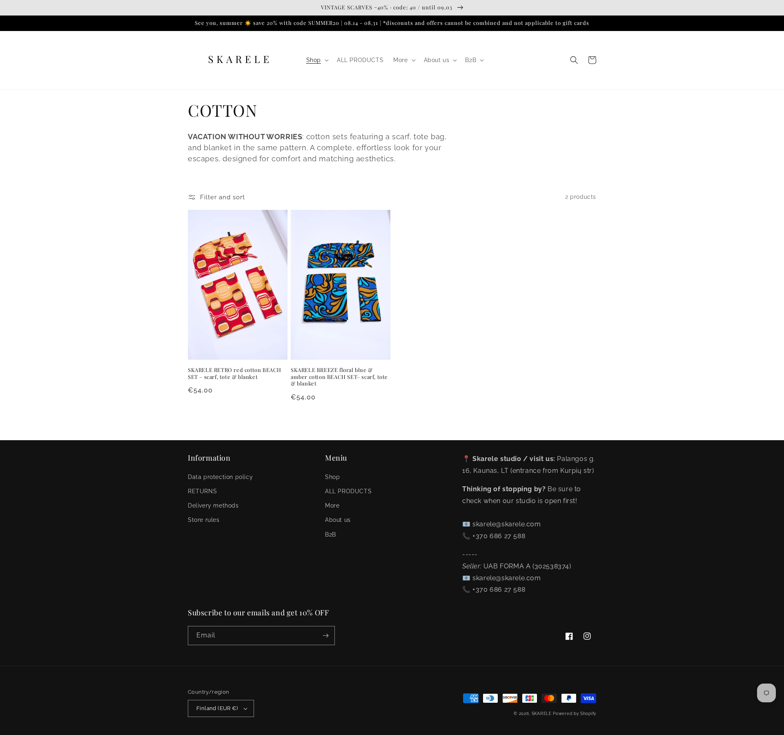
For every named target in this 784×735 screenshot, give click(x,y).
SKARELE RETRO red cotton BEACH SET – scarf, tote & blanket (234, 373)
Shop (332, 477)
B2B (330, 534)
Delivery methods (213, 505)
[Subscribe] (325, 635)
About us (338, 520)
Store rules (204, 520)
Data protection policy (220, 477)
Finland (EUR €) (217, 708)
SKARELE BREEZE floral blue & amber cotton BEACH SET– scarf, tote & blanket (339, 377)
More (332, 505)
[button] (316, 60)
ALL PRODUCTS (348, 491)
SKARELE (542, 713)
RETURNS (202, 491)
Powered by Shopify (574, 713)
